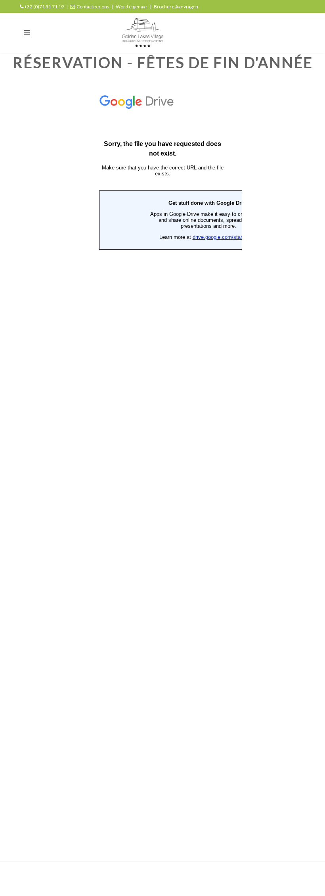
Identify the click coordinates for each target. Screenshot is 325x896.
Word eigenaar (131, 7)
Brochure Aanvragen (176, 7)
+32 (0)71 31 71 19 (44, 7)
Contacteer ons (92, 7)
